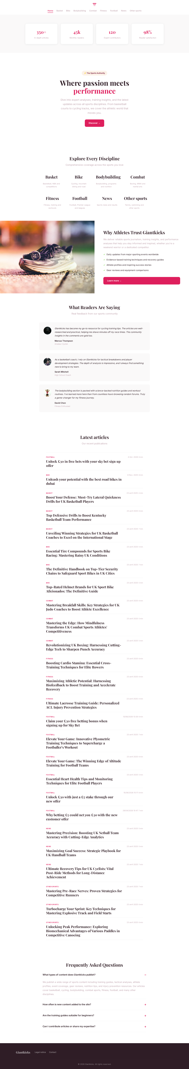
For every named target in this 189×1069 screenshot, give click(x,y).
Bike (68, 10)
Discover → (94, 123)
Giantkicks (23, 1052)
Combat (93, 10)
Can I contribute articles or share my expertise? (69, 1026)
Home (50, 10)
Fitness (103, 10)
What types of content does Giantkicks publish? (69, 974)
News (123, 10)
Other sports (136, 10)
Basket (59, 10)
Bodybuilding (79, 10)
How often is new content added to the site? (67, 1004)
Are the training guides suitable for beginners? (68, 1015)
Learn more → (114, 280)
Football (114, 10)
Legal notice (40, 1052)
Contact (52, 1052)
